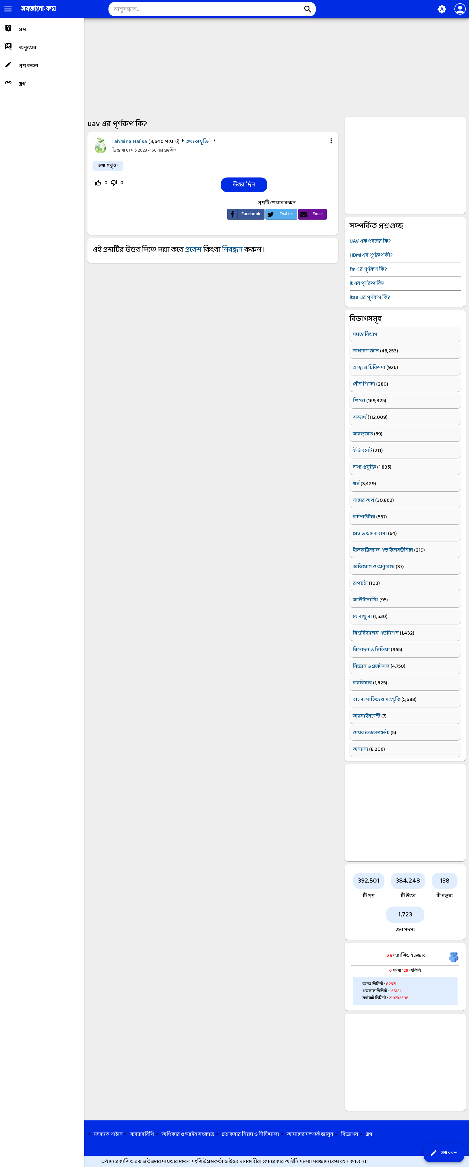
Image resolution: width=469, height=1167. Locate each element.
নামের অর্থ (363, 500)
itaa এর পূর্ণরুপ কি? (370, 297)
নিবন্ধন (232, 250)
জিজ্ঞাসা (119, 150)
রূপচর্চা (360, 583)
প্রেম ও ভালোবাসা (370, 533)
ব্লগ (22, 84)
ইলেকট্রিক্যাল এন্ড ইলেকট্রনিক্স (383, 550)
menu (8, 9)
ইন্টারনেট (362, 450)
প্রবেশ (193, 250)
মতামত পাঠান (108, 1134)
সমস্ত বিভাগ (365, 334)
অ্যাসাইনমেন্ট (366, 716)
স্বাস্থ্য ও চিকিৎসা (369, 367)
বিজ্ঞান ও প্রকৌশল (371, 666)
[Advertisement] (194, 65)
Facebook (251, 214)
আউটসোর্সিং (365, 600)
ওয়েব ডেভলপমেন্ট (371, 732)
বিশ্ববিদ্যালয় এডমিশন (376, 633)
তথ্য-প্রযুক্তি (197, 141)
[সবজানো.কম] (38, 11)
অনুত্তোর (27, 47)
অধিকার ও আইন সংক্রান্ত (188, 1134)
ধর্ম (356, 483)
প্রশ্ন (22, 29)
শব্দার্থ (360, 417)
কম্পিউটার (364, 517)
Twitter (286, 214)
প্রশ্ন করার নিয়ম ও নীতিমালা (250, 1134)
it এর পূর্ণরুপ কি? (367, 283)
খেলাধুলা (362, 616)
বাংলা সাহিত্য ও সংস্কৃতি (376, 699)
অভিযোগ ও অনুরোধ (374, 566)
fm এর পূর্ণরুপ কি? (368, 269)
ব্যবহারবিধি (142, 1134)
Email (318, 214)
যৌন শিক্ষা (364, 384)
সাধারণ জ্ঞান (366, 351)
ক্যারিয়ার (362, 683)
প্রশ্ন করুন (444, 1153)
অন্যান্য (360, 749)
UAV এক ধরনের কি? (370, 241)
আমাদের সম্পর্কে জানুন (310, 1134)
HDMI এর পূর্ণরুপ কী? (371, 255)
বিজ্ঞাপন (349, 1134)
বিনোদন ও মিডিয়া (371, 649)
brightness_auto (442, 9)
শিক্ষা (359, 400)
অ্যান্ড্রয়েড (363, 434)
